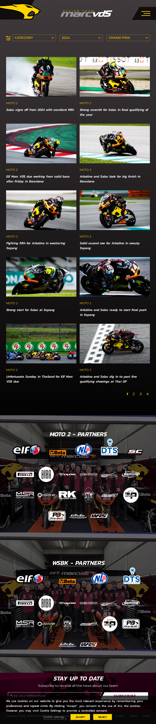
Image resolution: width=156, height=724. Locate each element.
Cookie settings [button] (53, 717)
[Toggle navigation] (146, 13)
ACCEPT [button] (80, 717)
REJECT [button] (102, 717)
